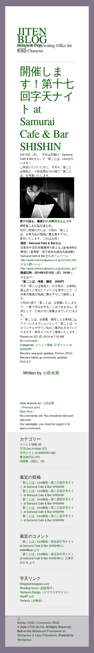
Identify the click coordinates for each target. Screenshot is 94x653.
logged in (61, 424)
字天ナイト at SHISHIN (35, 452)
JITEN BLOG (32, 35)
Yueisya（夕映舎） (32, 600)
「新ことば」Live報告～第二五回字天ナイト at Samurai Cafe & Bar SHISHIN (47, 493)
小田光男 (51, 373)
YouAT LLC (27, 596)
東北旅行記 (27, 457)
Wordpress (24, 639)
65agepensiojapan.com (34, 583)
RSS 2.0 (25, 361)
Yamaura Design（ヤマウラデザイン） (44, 592)
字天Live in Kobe (30, 448)
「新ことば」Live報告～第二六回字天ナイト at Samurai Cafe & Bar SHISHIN (47, 484)
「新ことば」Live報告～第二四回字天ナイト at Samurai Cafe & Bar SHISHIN (47, 501)
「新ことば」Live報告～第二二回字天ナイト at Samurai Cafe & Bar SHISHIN (47, 518)
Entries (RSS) (64, 353)
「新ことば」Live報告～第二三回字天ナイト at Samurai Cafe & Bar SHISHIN (47, 509)
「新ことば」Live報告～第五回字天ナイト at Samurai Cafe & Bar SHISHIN (47, 543)
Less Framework (46, 635)
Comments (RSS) (48, 622)
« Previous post (30, 407)
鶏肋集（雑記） (30, 461)
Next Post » (27, 411)
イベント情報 (43, 345)
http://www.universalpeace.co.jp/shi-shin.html (48, 260)
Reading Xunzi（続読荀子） (37, 588)
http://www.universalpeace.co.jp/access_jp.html (50, 268)
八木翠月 (51, 221)
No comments (29, 340)
